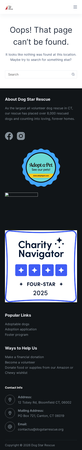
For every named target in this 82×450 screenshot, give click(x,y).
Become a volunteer (20, 362)
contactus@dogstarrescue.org (40, 429)
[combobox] (37, 74)
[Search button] (73, 74)
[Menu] (75, 7)
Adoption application (21, 329)
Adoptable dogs (17, 324)
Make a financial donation (24, 357)
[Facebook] (9, 136)
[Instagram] (21, 136)
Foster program (16, 335)
